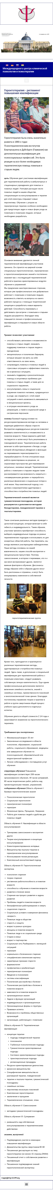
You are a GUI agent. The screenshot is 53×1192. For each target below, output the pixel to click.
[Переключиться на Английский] (7, 65)
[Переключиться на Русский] (17, 65)
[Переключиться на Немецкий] (12, 65)
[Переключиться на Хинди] (22, 65)
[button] (26, 80)
